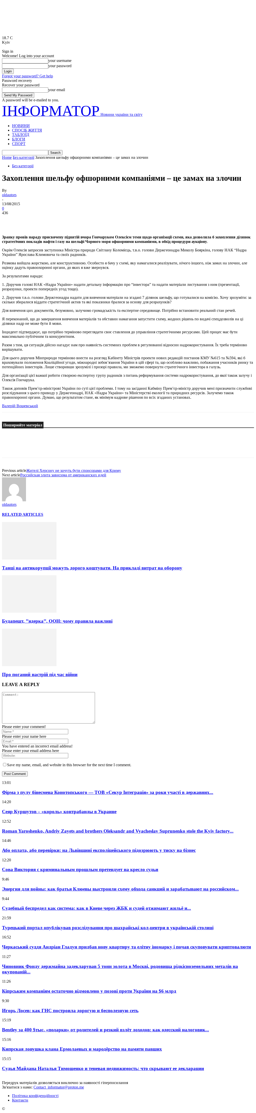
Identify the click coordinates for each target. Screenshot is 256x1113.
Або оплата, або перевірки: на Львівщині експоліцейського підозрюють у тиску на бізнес (99, 850)
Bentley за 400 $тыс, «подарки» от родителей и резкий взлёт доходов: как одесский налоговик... (105, 1029)
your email (56, 90)
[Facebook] (10, 220)
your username (60, 60)
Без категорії (23, 157)
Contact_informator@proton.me (59, 1087)
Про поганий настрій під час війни (40, 674)
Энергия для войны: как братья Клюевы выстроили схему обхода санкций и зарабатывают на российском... (120, 889)
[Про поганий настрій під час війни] (29, 665)
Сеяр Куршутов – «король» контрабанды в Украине (59, 811)
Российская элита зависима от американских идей (63, 475)
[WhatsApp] (64, 220)
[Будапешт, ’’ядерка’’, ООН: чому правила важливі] (29, 611)
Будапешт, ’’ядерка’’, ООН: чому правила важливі (57, 621)
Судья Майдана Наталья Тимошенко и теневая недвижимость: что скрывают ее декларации (103, 1068)
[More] (82, 220)
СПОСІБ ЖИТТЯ (27, 130)
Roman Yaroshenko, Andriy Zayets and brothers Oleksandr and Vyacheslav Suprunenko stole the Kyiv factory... (118, 831)
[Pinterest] (46, 220)
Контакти (20, 1100)
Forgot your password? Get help (27, 76)
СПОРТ (19, 144)
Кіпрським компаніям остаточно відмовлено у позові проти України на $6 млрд (89, 991)
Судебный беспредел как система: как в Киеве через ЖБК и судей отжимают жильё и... (96, 908)
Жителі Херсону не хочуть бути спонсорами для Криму (73, 470)
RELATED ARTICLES (22, 514)
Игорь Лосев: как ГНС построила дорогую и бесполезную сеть (70, 1010)
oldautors (9, 195)
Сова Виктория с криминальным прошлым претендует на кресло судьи (80, 869)
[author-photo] (14, 500)
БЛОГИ (18, 139)
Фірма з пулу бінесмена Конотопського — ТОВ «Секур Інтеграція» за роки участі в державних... (107, 792)
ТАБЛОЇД (20, 135)
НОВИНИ (21, 126)
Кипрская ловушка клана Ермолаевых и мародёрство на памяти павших (82, 1049)
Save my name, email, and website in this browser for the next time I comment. (69, 765)
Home (7, 157)
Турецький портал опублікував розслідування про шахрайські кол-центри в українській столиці (108, 927)
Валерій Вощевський (20, 406)
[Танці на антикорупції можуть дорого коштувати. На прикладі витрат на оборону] (29, 558)
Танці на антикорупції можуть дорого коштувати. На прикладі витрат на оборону (92, 567)
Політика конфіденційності (35, 1096)
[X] (28, 220)
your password (60, 66)
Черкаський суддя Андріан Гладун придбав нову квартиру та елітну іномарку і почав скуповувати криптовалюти (126, 946)
